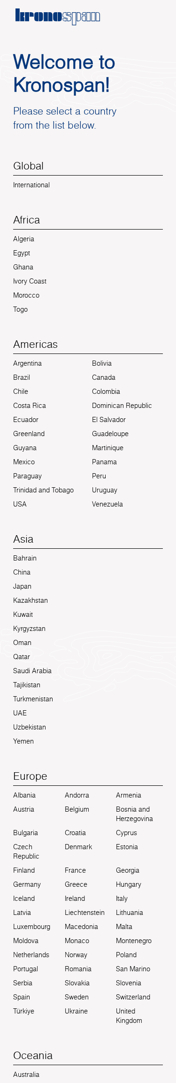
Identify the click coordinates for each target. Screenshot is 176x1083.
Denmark (78, 847)
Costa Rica (29, 405)
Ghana (23, 267)
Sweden (77, 997)
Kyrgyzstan (29, 628)
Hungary (128, 884)
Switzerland (133, 997)
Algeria (23, 239)
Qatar (21, 656)
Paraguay (27, 476)
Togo (20, 309)
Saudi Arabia (32, 671)
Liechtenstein (85, 912)
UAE (20, 713)
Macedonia (81, 926)
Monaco (77, 940)
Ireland (75, 898)
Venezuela (107, 504)
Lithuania (129, 912)
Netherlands (31, 955)
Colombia (106, 391)
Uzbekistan (29, 727)
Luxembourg (31, 926)
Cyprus (126, 832)
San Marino (133, 969)
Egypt (21, 253)
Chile (20, 391)
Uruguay (104, 490)
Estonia (127, 847)
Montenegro (134, 940)
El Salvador (109, 419)
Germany (27, 884)
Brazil (21, 377)
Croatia (75, 832)
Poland (126, 955)
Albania (24, 795)
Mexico (24, 462)
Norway (76, 955)
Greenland (29, 433)
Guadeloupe (110, 433)
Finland (24, 870)
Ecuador (25, 419)
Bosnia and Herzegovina (134, 814)
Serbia (22, 983)
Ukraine (76, 1011)
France (75, 870)
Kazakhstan (30, 600)
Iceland (24, 898)
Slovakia (77, 983)
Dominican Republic (122, 405)
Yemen (23, 741)
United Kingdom (129, 1015)
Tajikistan (26, 685)
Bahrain (25, 558)
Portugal (25, 969)
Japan (22, 586)
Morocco (26, 295)
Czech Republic (26, 851)
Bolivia (102, 363)
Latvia (22, 912)
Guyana (25, 448)
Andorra (77, 795)
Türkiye (23, 1011)
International (31, 185)
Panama (104, 462)
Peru (99, 476)
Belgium (77, 809)
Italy (122, 898)
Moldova (25, 940)
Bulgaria (25, 832)
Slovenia (128, 983)
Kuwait (23, 614)
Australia (26, 1074)
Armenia (128, 795)
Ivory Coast (29, 281)
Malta (124, 926)
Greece (76, 884)
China (22, 572)
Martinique (107, 448)
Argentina (27, 363)
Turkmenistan (33, 699)
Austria (23, 809)
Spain (21, 997)
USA (20, 504)
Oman (22, 642)
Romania (78, 969)
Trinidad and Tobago (43, 490)
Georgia (127, 870)
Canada (103, 377)
